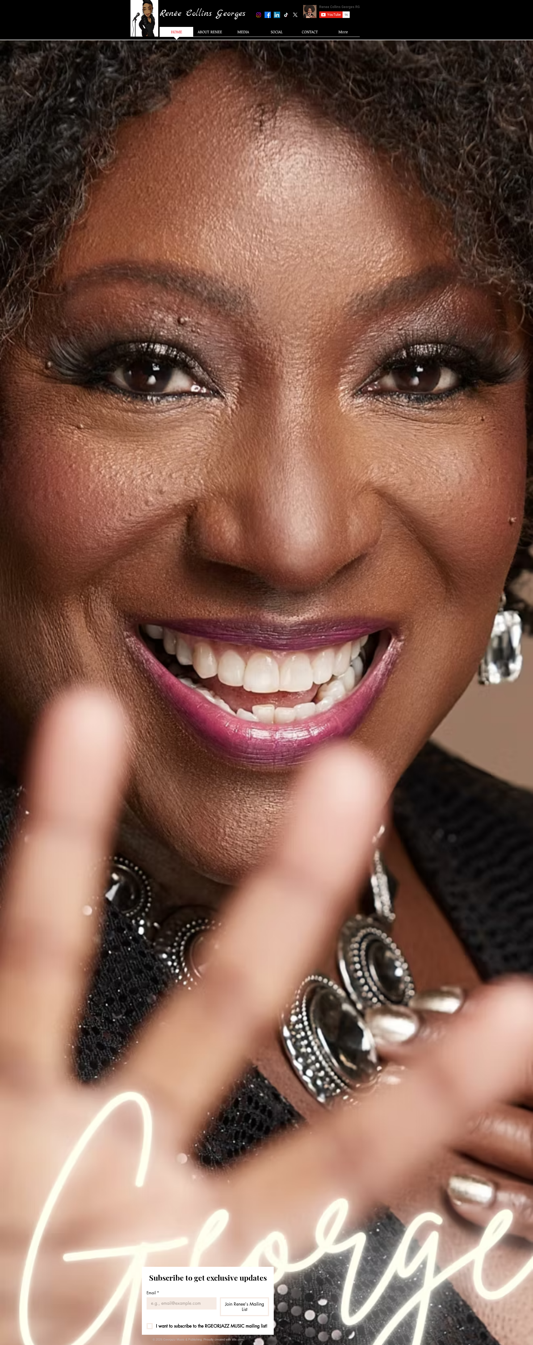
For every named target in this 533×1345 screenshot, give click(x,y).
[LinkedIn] (277, 15)
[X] (295, 15)
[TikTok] (286, 15)
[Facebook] (268, 15)
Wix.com (237, 1339)
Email (153, 1292)
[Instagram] (258, 15)
